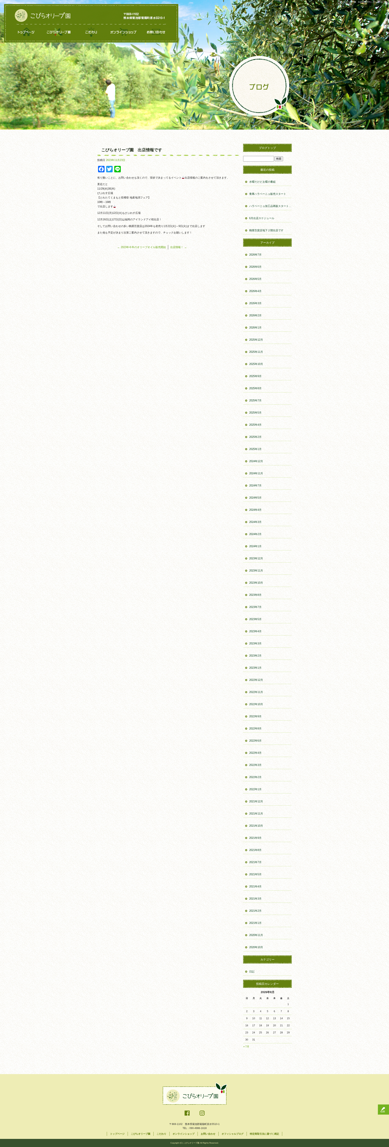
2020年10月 (256, 947)
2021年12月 (256, 801)
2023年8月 (255, 594)
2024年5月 (255, 497)
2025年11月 (256, 351)
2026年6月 (255, 266)
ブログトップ (267, 147)
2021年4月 (255, 886)
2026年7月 (255, 254)
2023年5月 (255, 619)
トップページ (26, 31)
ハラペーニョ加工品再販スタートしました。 (270, 206)
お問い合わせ (156, 31)
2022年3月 (255, 764)
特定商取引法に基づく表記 (264, 1133)
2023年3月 (255, 643)
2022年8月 (255, 728)
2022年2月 (255, 777)
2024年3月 (255, 521)
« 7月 (246, 1046)
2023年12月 (256, 558)
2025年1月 (255, 449)
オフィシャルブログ (233, 1133)
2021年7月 (255, 862)
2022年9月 (255, 716)
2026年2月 (255, 315)
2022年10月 (256, 704)
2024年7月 (255, 485)
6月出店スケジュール (261, 218)
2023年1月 (255, 667)
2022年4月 (255, 752)
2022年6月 (255, 740)
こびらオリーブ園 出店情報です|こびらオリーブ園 (363, 2)
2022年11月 (256, 692)
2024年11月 (256, 473)
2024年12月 (256, 461)
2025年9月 (255, 376)
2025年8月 (255, 388)
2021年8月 (255, 850)
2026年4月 (255, 291)
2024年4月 (255, 509)
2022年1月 (255, 789)
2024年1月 (255, 546)
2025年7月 (255, 400)
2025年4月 (255, 424)
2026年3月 (255, 303)
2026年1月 (255, 327)
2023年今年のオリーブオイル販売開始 (141, 247)
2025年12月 (256, 339)
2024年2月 (255, 534)
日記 (251, 971)
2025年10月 (256, 364)
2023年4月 (255, 631)
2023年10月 (256, 582)
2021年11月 (256, 813)
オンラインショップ (123, 31)
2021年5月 (255, 874)
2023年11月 (256, 570)
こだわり (91, 31)
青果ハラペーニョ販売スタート (267, 193)
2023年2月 (255, 655)
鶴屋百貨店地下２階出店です (266, 230)
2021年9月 (255, 837)
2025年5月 (255, 412)
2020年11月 (256, 935)
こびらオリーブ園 (59, 31)
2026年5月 (255, 278)
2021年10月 (256, 825)
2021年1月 (255, 922)
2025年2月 (255, 436)
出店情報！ (178, 247)
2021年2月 (255, 910)
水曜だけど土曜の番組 (262, 181)
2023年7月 (255, 607)
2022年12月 (256, 679)
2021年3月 (255, 898)
